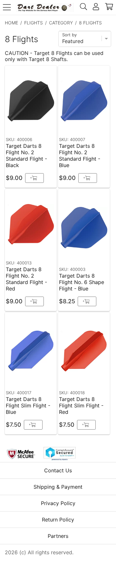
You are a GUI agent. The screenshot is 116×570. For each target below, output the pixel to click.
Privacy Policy (58, 503)
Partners (58, 536)
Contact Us (58, 470)
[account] (96, 7)
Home (11, 22)
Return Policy (58, 519)
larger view (37, 124)
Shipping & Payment (58, 487)
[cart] (109, 7)
